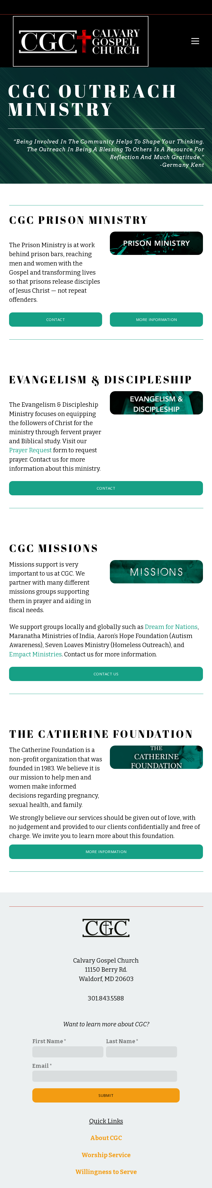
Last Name (120, 1041)
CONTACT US (106, 673)
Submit (106, 1095)
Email (40, 1066)
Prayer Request (30, 450)
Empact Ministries (35, 654)
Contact (55, 319)
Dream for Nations (171, 627)
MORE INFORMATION (156, 319)
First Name (47, 1041)
